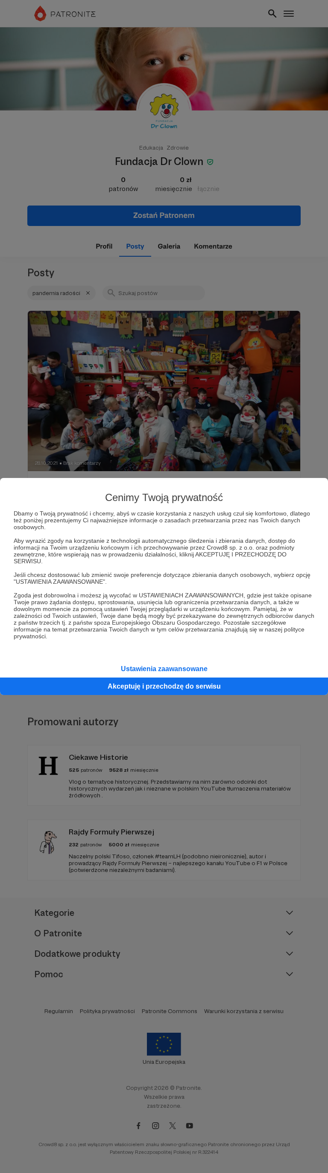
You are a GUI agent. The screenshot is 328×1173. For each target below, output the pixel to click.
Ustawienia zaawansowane (164, 668)
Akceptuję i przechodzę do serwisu (164, 686)
